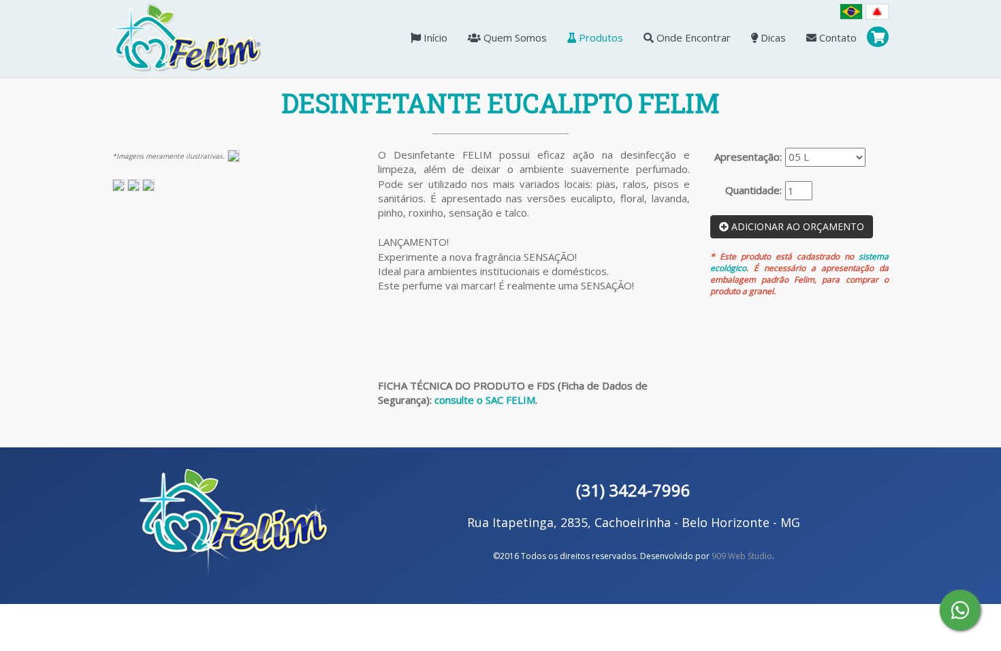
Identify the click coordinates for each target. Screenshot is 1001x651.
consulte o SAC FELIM (484, 400)
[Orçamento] (878, 38)
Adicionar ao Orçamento (796, 226)
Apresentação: (748, 156)
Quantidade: (753, 190)
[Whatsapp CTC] (960, 610)
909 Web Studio (742, 556)
